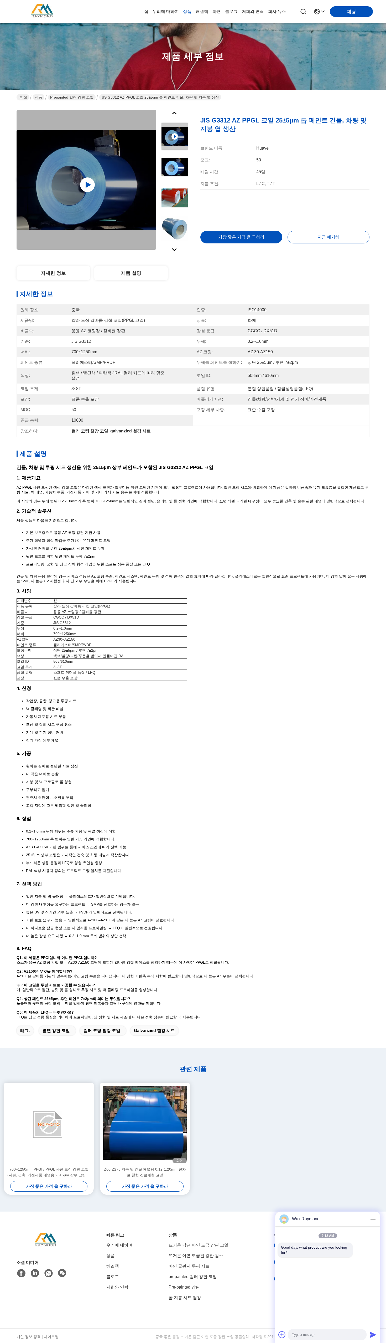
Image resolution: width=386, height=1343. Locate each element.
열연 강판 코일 (56, 1030)
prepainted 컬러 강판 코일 (71, 97)
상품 (187, 11)
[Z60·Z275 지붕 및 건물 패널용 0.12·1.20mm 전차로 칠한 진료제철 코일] (145, 1124)
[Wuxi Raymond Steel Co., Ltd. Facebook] (21, 1273)
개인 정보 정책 (29, 1337)
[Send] (373, 1334)
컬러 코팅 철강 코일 (102, 1030)
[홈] (45, 1247)
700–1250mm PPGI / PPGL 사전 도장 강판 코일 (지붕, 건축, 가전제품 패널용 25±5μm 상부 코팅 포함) (49, 1172)
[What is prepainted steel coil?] (86, 180)
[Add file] (282, 1334)
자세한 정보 (53, 273)
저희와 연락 (253, 11)
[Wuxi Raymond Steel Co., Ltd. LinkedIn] (35, 1273)
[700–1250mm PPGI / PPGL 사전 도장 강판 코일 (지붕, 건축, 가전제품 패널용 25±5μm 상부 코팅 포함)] (49, 1124)
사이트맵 (51, 1337)
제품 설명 (131, 273)
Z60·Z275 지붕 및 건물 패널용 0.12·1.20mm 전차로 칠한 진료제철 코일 (145, 1172)
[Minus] (373, 1219)
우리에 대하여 (166, 11)
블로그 (231, 11)
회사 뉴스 (277, 11)
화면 (216, 11)
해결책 (202, 11)
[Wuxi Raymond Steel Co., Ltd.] (42, 11)
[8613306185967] (48, 1273)
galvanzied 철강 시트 (154, 1030)
